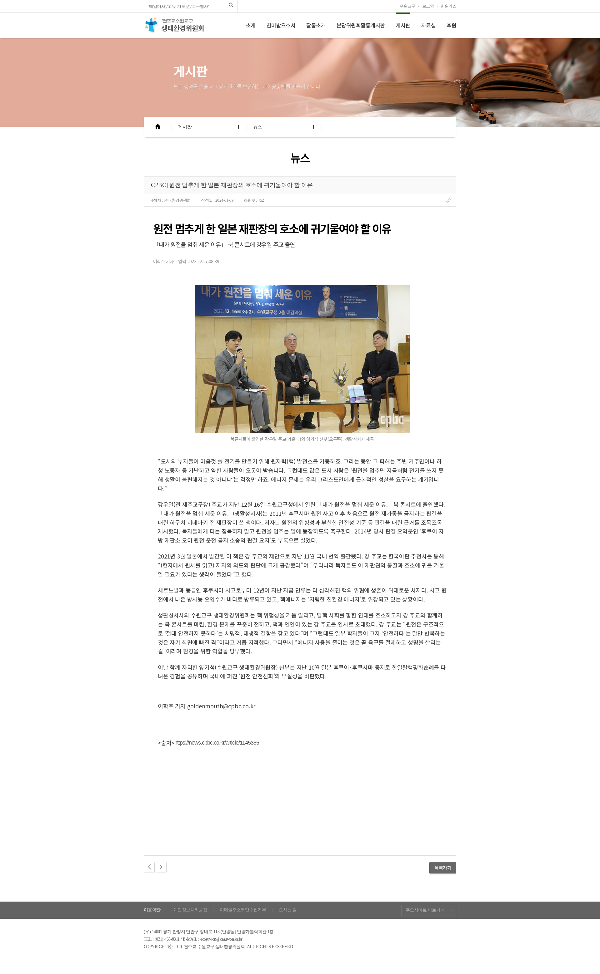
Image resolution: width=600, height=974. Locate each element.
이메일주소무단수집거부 (243, 910)
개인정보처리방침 (190, 910)
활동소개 (316, 25)
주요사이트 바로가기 (425, 910)
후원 (451, 25)
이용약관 (152, 910)
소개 (251, 25)
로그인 (428, 6)
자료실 (428, 25)
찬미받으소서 (281, 25)
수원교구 (407, 6)
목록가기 (442, 867)
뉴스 (257, 126)
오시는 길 (288, 910)
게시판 (403, 25)
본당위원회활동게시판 (361, 25)
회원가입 (448, 6)
